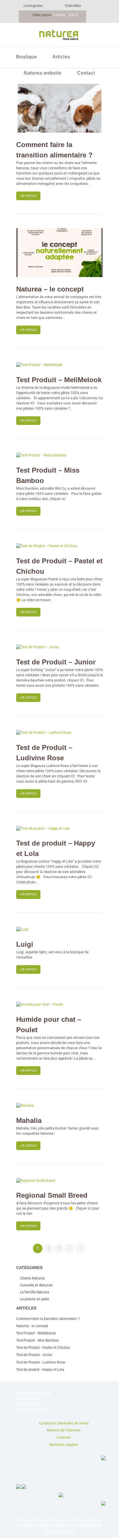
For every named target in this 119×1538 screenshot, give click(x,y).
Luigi (24, 944)
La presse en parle (34, 1299)
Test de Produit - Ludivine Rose (40, 1362)
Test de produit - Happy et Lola (40, 1370)
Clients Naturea (32, 1278)
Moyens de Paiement (64, 1430)
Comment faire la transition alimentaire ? (48, 1319)
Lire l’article (28, 195)
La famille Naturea (34, 1292)
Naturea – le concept (50, 289)
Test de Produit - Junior (34, 1355)
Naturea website (43, 72)
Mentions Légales (63, 1445)
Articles (61, 56)
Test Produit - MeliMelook (36, 1333)
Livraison (63, 1437)
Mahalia (29, 1120)
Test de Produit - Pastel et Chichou (43, 1348)
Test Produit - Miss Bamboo (37, 1340)
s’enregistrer (33, 6)
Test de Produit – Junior (56, 662)
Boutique (26, 56)
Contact (86, 72)
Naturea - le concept (32, 1326)
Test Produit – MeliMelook (59, 380)
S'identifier (73, 6)
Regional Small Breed (52, 1195)
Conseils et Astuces (36, 1285)
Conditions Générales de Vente (64, 1423)
